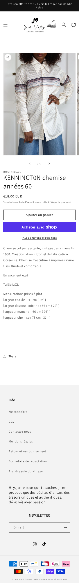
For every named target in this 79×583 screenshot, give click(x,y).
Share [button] (12, 356)
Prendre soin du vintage (26, 471)
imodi (22, 579)
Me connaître (18, 412)
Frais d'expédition (28, 202)
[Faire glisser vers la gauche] (30, 163)
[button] (5, 24)
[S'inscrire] (65, 527)
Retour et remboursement (27, 451)
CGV (11, 422)
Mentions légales (21, 441)
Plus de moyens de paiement (39, 237)
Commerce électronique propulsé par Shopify (46, 579)
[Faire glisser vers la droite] (49, 163)
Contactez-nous (20, 431)
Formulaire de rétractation (28, 461)
